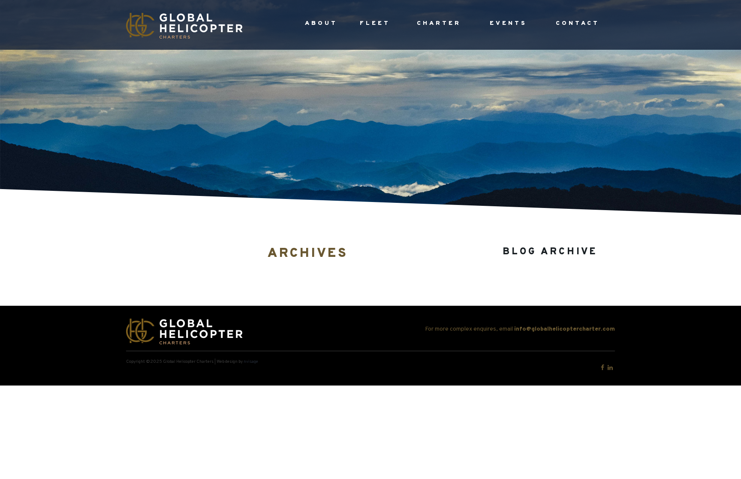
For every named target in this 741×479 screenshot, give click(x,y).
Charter (439, 23)
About (321, 23)
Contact (577, 23)
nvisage (251, 362)
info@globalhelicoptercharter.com (564, 329)
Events (508, 23)
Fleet (375, 23)
